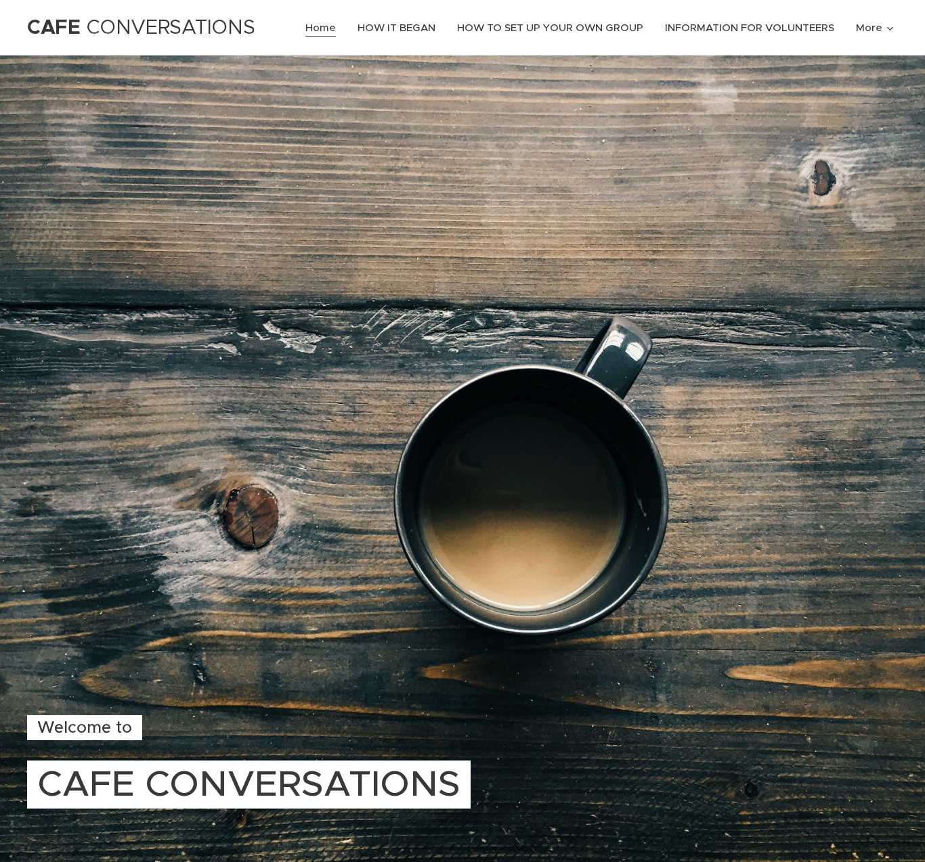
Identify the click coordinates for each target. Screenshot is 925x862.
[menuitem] (324, 28)
